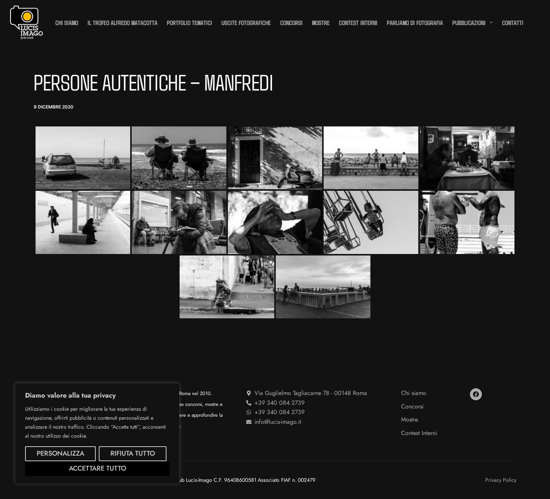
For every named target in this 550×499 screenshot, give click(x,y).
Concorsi (291, 22)
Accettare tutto (97, 468)
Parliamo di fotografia (415, 22)
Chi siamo (66, 22)
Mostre (321, 22)
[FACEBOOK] (476, 394)
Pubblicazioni (469, 22)
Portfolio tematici (189, 22)
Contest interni (358, 22)
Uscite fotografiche (246, 22)
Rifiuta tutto (132, 453)
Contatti (512, 22)
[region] (97, 433)
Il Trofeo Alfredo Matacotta (123, 22)
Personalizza (60, 453)
